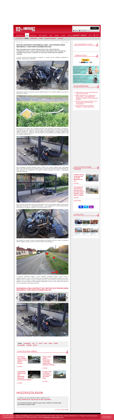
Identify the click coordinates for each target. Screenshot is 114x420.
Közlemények (73, 35)
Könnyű (33, 35)
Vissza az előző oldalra (62, 409)
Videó (56, 35)
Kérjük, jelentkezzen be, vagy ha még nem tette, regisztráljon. (34, 399)
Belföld (26, 38)
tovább (20, 366)
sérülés (56, 343)
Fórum (83, 35)
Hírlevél (98, 35)
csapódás (29, 345)
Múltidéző (43, 35)
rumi (33, 343)
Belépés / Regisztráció (81, 35)
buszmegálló (21, 345)
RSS (91, 35)
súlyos (50, 343)
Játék (63, 35)
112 (27, 35)
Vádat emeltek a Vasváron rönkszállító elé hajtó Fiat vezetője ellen (87, 93)
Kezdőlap (20, 35)
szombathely (26, 343)
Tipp (50, 35)
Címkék (76, 30)
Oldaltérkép (83, 30)
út (36, 343)
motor (45, 343)
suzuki (40, 343)
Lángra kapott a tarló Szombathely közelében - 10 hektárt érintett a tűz (85, 106)
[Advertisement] (57, 12)
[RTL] (86, 207)
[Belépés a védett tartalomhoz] (86, 79)
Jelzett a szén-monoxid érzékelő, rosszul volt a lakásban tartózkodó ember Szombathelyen (86, 103)
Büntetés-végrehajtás (50, 38)
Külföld (41, 38)
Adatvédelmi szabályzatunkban (52, 417)
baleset (35, 345)
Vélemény (60, 38)
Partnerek (77, 200)
